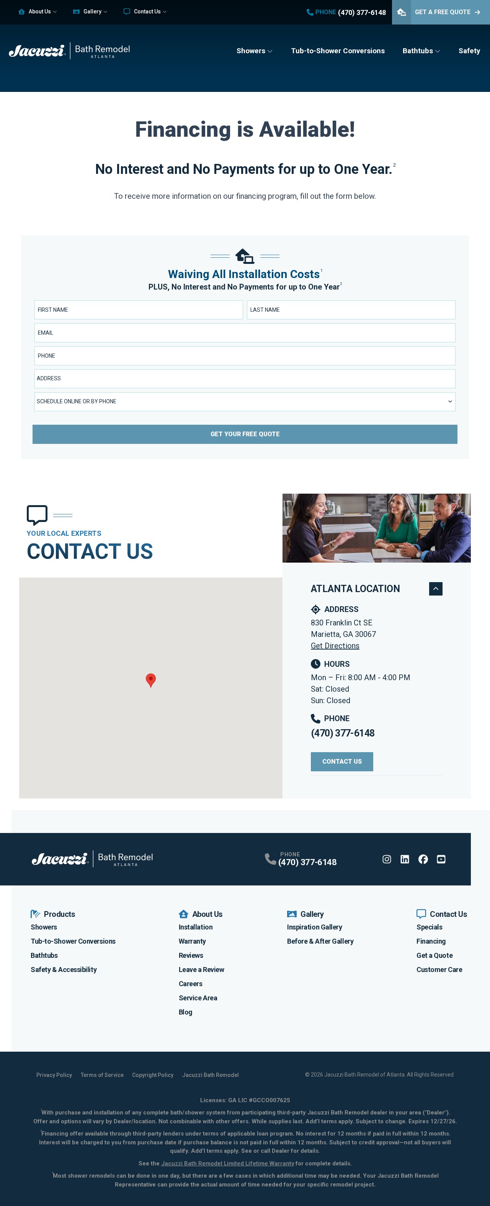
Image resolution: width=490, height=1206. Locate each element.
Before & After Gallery (320, 941)
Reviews (191, 955)
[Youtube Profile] (441, 859)
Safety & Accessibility (63, 969)
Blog (186, 1012)
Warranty (192, 941)
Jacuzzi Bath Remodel (210, 1075)
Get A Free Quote (442, 12)
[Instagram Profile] (387, 859)
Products (59, 914)
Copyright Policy (152, 1075)
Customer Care (439, 969)
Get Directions (335, 645)
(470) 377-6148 (342, 733)
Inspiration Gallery (314, 927)
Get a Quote (434, 955)
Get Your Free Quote (245, 434)
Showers (251, 50)
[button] (151, 680)
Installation (196, 927)
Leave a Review (201, 969)
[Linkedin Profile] (405, 859)
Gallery (92, 11)
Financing (431, 941)
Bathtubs (418, 50)
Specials (429, 927)
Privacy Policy (54, 1075)
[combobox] (245, 378)
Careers (191, 984)
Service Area (198, 998)
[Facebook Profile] (423, 859)
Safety (469, 50)
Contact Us (147, 11)
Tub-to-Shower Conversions (338, 50)
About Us (40, 11)
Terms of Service (102, 1075)
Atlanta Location (355, 588)
